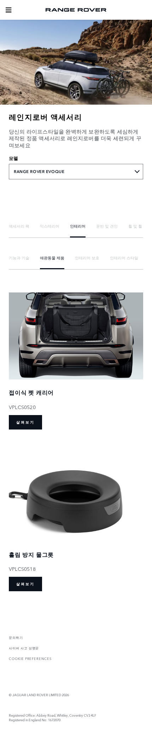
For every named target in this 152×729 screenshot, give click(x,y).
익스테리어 (49, 226)
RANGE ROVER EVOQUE (39, 171)
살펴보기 (25, 422)
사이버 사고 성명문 (24, 647)
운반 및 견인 (107, 226)
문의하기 (16, 637)
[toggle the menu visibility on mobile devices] (8, 10)
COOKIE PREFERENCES (30, 658)
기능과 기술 (19, 257)
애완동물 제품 (52, 257)
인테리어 (78, 226)
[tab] (19, 226)
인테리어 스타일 (124, 257)
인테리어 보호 (87, 257)
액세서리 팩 (19, 226)
